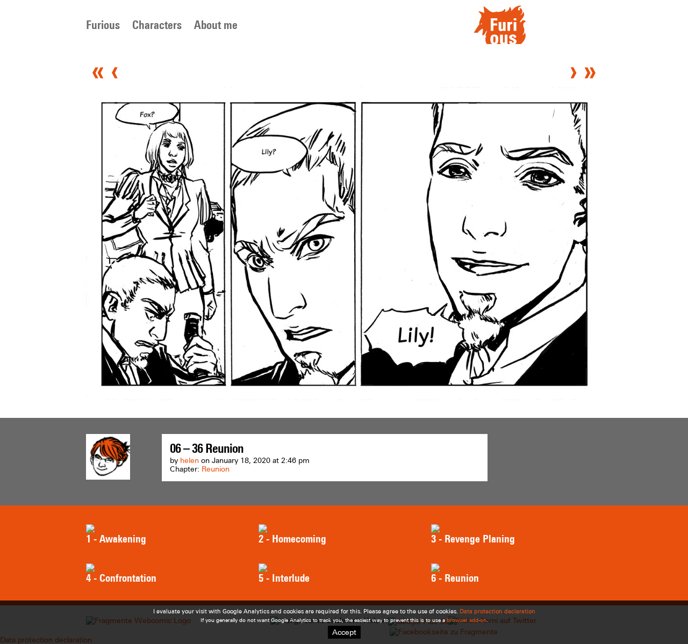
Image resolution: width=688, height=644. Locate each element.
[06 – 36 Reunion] (344, 397)
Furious (103, 25)
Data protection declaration (497, 611)
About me (216, 25)
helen (189, 460)
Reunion (216, 469)
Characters (157, 25)
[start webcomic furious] (500, 41)
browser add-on (466, 620)
